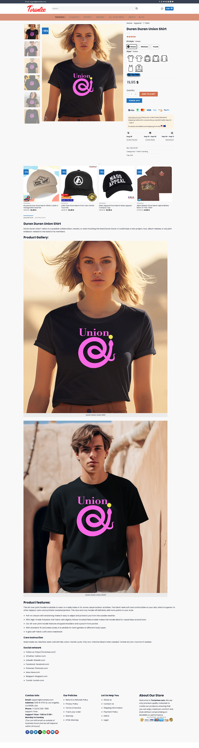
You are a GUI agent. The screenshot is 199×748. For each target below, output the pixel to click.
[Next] (119, 72)
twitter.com (40, 656)
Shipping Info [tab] (40, 218)
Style (129, 51)
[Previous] (46, 72)
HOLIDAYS (74, 17)
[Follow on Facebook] (159, 2)
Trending (60, 17)
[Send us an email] (166, 2)
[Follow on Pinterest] (168, 2)
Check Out (134, 100)
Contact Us (109, 704)
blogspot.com (41, 676)
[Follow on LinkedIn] (170, 2)
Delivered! (170, 140)
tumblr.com (38, 680)
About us (108, 700)
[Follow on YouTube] (172, 2)
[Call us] (44, 732)
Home (129, 23)
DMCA (106, 716)
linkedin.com (39, 660)
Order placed (132, 140)
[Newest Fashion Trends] (36, 8)
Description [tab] (28, 218)
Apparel (100, 17)
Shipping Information (113, 708)
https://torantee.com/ (45, 652)
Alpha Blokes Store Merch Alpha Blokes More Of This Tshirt (153, 207)
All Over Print (116, 17)
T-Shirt (146, 23)
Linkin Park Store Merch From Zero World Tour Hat (77, 207)
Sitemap (69, 716)
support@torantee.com (42, 700)
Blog (141, 17)
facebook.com (42, 664)
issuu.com (35, 672)
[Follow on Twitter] (164, 2)
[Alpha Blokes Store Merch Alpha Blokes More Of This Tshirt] (154, 183)
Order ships (150, 140)
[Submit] (137, 9)
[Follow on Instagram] (161, 2)
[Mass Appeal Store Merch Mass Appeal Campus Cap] (117, 183)
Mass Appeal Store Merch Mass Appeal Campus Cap (115, 207)
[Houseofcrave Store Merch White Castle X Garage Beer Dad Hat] (41, 183)
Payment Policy (111, 712)
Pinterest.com (41, 668)
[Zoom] (45, 118)
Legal (106, 720)
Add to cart (148, 94)
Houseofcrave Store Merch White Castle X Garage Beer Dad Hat (40, 207)
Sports (87, 17)
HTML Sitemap (72, 720)
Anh (131, 155)
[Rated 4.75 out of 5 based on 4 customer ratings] (150, 37)
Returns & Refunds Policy (77, 700)
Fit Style (131, 41)
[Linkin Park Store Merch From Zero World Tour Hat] (79, 183)
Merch (132, 17)
